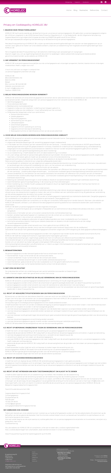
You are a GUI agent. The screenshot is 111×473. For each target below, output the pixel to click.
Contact (104, 10)
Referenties (94, 10)
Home (68, 10)
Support (77, 2)
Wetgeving (68, 2)
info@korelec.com (10, 461)
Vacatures (86, 2)
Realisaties (83, 10)
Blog (75, 10)
